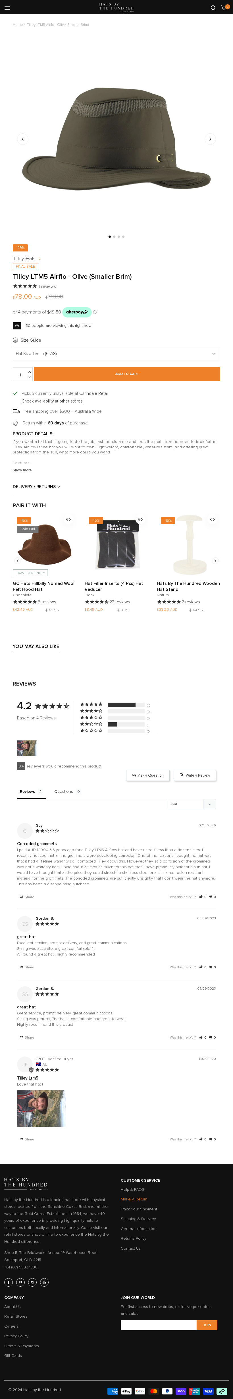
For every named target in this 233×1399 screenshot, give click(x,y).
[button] (210, 139)
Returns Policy (133, 1238)
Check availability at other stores (52, 401)
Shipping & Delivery (138, 1218)
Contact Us (131, 1248)
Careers (11, 1326)
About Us (12, 1306)
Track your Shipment (139, 1209)
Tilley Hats (24, 258)
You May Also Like (36, 646)
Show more (22, 470)
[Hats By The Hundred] (116, 7)
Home (18, 24)
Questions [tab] (63, 791)
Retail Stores (16, 1316)
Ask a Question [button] (151, 775)
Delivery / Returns (35, 486)
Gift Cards (13, 1355)
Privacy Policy (16, 1336)
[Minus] (30, 377)
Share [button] (29, 897)
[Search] (213, 7)
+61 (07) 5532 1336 (21, 1267)
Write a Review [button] (198, 775)
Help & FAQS (132, 1189)
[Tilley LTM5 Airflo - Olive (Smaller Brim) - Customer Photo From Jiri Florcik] (27, 748)
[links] (9, 1282)
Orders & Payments (21, 1346)
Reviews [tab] (27, 791)
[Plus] (30, 372)
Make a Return (134, 1199)
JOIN (207, 1325)
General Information (139, 1228)
